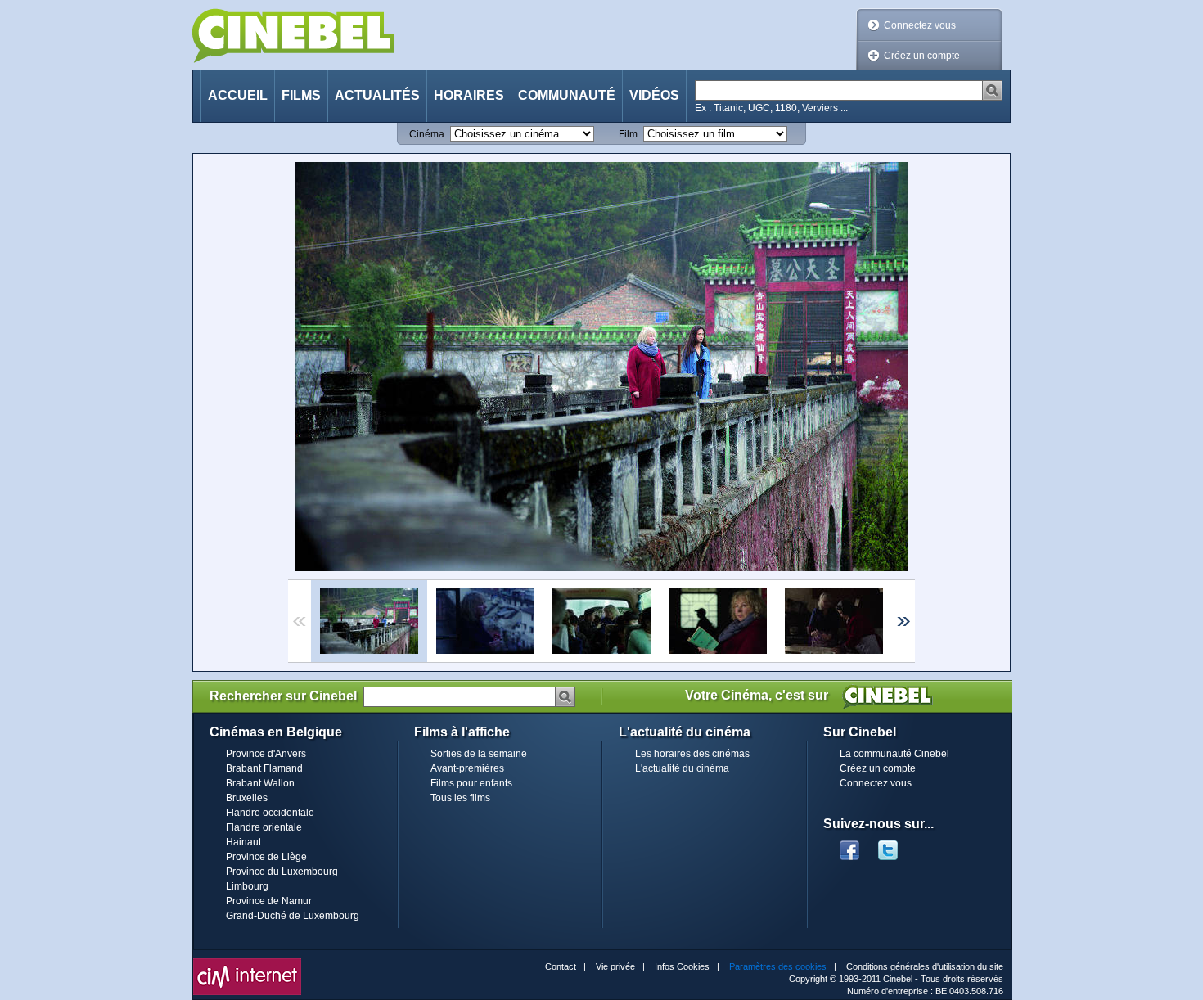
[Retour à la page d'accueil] (293, 35)
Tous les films (460, 798)
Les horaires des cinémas (692, 753)
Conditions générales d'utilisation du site (924, 966)
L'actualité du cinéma (682, 768)
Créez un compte (922, 55)
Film (628, 134)
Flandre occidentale (270, 812)
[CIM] (247, 962)
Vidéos (654, 95)
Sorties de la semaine (478, 753)
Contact (560, 966)
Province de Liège (266, 857)
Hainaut (243, 842)
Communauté (566, 95)
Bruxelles (247, 798)
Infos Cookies (682, 966)
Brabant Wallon (260, 783)
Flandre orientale (264, 827)
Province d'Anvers (266, 753)
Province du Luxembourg (282, 871)
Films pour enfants (471, 783)
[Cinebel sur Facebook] (849, 845)
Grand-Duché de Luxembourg (292, 915)
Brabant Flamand (264, 768)
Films (301, 95)
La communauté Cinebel (894, 753)
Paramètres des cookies (778, 966)
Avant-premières (467, 768)
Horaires (469, 95)
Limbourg (247, 886)
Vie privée (615, 966)
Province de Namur (269, 901)
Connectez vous (920, 25)
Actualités (377, 95)
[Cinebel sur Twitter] (896, 845)
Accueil (238, 95)
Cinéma (426, 134)
